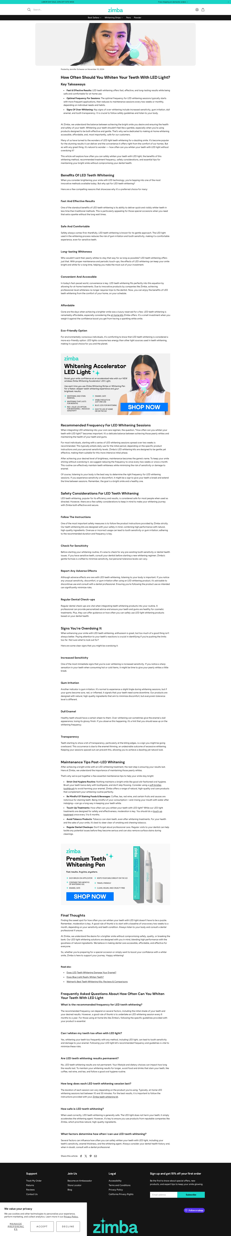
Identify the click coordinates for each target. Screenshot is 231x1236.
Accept (42, 1226)
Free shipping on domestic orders (172, 2)
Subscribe (191, 1195)
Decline (68, 1226)
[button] (44, 9)
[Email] (95, 1156)
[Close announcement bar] (228, 2)
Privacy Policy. (71, 1216)
